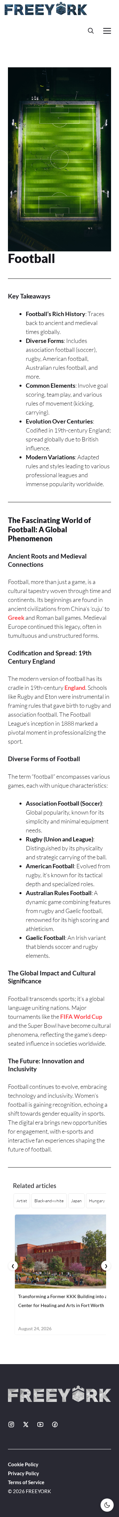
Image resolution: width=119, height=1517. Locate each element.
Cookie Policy (23, 1464)
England (74, 687)
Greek (16, 617)
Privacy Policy (23, 1473)
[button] (91, 30)
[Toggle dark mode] (107, 1505)
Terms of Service (26, 1482)
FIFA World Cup (81, 1016)
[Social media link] (11, 1424)
